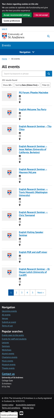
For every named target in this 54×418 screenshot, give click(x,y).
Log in (4, 29)
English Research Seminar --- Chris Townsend (33, 214)
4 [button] (27, 292)
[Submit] (49, 74)
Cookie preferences (12, 20)
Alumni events (8, 353)
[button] (40, 292)
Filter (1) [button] (45, 85)
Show (7, 85)
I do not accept (41, 15)
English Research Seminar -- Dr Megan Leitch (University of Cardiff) (34, 272)
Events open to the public (13, 335)
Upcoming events (9, 311)
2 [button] (16, 292)
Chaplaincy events (9, 357)
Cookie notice (7, 404)
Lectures (5, 342)
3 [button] (21, 292)
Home (4, 58)
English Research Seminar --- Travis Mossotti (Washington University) (33, 192)
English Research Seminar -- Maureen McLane (33, 171)
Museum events (8, 364)
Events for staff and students (14, 339)
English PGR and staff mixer (33, 252)
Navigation (25, 52)
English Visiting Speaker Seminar (31, 233)
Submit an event (9, 322)
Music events (7, 361)
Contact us (8, 374)
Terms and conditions (11, 408)
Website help (28, 408)
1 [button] (11, 292)
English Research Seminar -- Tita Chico (35, 128)
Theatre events (8, 368)
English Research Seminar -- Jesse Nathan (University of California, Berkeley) (33, 149)
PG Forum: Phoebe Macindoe (33, 92)
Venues (5, 318)
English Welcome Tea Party (32, 109)
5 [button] (32, 292)
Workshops (6, 350)
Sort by (26, 85)
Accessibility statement (25, 404)
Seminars (6, 346)
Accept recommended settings (17, 15)
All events (6, 314)
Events (6, 45)
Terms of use (7, 325)
